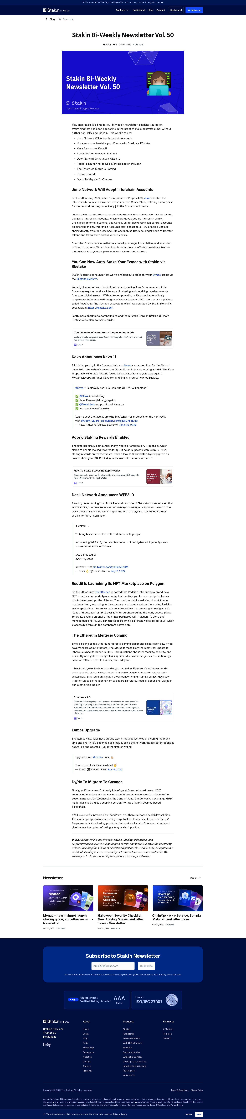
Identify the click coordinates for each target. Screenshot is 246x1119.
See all (193, 878)
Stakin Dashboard (131, 1038)
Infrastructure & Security (134, 1066)
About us (87, 1057)
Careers (87, 1066)
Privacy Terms (120, 1114)
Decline (189, 1114)
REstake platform (86, 278)
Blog (150, 10)
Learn (86, 1033)
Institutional (139, 10)
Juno (147, 198)
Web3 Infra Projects (132, 1043)
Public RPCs (129, 1075)
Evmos (157, 274)
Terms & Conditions (179, 1090)
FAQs (85, 1043)
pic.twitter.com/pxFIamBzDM (110, 567)
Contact (161, 10)
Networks (196, 10)
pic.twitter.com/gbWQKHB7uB (119, 420)
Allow (199, 1114)
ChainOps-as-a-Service (134, 1061)
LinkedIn (167, 1038)
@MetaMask (87, 404)
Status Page (88, 1047)
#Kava (79, 387)
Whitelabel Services (132, 1057)
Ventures (127, 1047)
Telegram (167, 1033)
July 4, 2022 (114, 769)
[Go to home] (56, 10)
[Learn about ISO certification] (157, 1000)
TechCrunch (102, 592)
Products (120, 10)
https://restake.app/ (100, 307)
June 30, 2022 (128, 424)
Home (86, 1029)
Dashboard (176, 10)
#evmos (98, 757)
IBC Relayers (129, 1070)
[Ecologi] (47, 1045)
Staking (126, 1029)
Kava (127, 365)
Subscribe (146, 966)
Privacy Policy (197, 1090)
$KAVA (83, 396)
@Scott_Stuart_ (90, 420)
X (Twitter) (168, 1029)
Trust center (89, 1052)
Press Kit (87, 1070)
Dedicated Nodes (131, 1052)
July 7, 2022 (118, 571)
